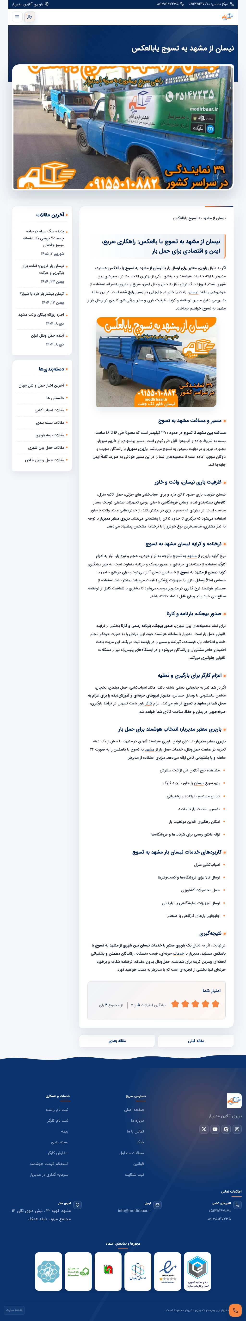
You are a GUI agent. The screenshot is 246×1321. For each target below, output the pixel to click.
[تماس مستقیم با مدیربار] (235, 1310)
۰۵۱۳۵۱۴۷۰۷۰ (220, 1211)
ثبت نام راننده (57, 1110)
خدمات (178, 954)
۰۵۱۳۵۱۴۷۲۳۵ (167, 4)
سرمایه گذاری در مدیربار (49, 1175)
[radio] (175, 1004)
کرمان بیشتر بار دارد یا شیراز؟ (42, 294)
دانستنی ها (55, 398)
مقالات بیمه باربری (50, 435)
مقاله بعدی (117, 1041)
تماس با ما (135, 1131)
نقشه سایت (14, 1310)
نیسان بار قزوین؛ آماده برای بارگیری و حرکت (42, 269)
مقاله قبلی (196, 1041)
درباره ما (137, 1121)
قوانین (138, 1164)
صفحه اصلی (134, 1110)
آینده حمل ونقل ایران (47, 336)
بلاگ (140, 1142)
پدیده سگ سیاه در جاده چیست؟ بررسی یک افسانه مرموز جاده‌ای (43, 238)
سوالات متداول (131, 1153)
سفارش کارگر (58, 1153)
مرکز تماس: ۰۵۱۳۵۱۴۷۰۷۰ (208, 4)
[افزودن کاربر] (29, 17)
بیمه (64, 1131)
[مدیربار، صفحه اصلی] (135, 17)
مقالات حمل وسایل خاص (44, 460)
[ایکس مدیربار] (204, 1129)
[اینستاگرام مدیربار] (237, 1129)
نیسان (193, 292)
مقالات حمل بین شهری (46, 448)
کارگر (148, 704)
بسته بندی (59, 1142)
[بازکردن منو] (17, 17)
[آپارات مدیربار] (226, 1129)
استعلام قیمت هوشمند (49, 1164)
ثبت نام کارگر (57, 1121)
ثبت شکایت (134, 1175)
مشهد (192, 556)
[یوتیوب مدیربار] (215, 1129)
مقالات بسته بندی (50, 423)
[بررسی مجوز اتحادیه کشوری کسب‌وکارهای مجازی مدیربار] (197, 1271)
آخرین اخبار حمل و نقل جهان (41, 385)
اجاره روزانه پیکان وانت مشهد (41, 315)
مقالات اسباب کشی (49, 410)
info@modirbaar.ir (134, 1211)
